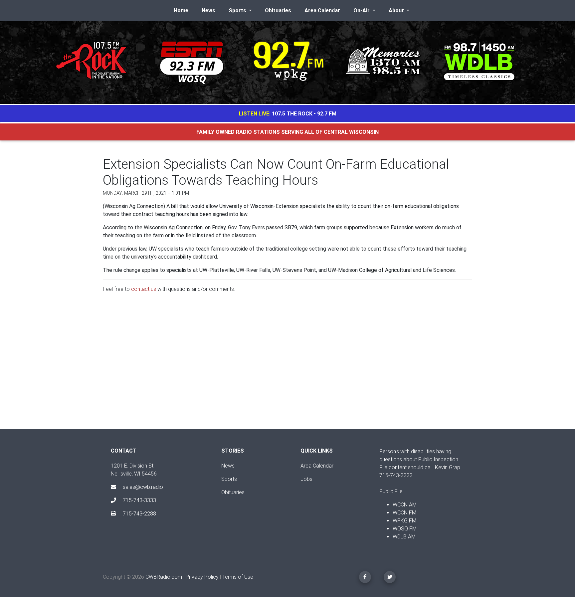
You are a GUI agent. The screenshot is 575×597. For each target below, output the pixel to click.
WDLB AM (404, 536)
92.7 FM (326, 113)
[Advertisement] (287, 366)
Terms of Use (237, 577)
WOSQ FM (405, 528)
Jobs (306, 479)
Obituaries (278, 10)
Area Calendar (322, 10)
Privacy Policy (202, 577)
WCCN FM (404, 512)
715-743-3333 (138, 500)
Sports (229, 479)
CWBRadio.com (163, 577)
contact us (143, 289)
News (208, 10)
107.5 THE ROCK (292, 113)
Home (181, 10)
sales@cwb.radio (143, 487)
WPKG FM (404, 520)
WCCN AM (405, 504)
